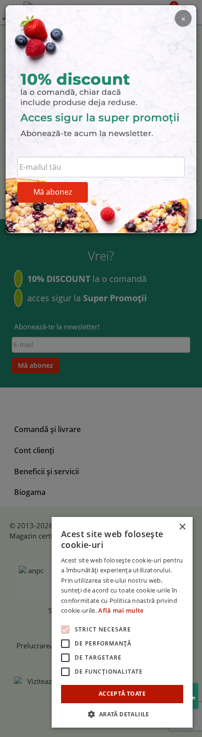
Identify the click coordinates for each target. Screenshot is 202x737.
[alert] (122, 622)
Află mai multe (120, 610)
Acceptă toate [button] (122, 694)
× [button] (182, 527)
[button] (122, 713)
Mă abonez (52, 192)
